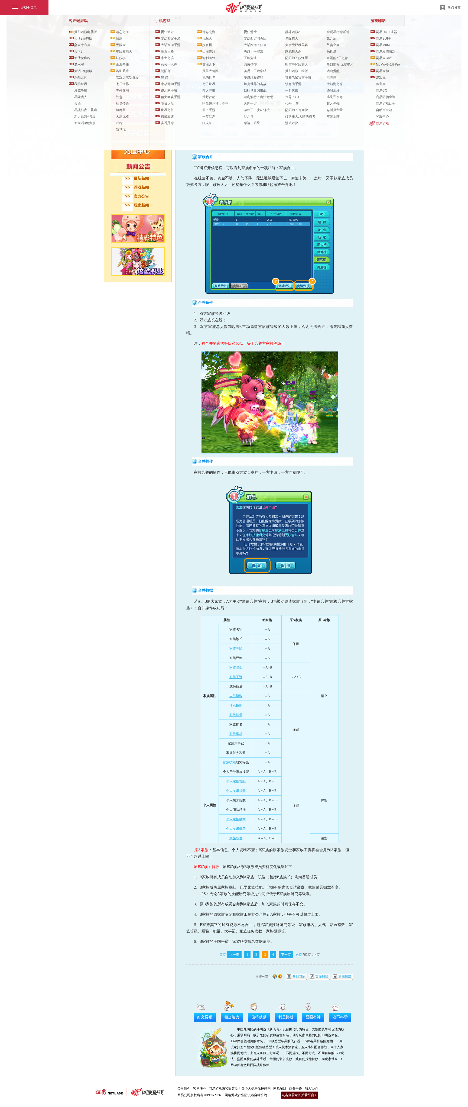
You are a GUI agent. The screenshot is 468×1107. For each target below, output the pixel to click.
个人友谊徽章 (236, 829)
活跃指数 (235, 705)
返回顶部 (344, 977)
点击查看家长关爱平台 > (299, 1095)
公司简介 (183, 1088)
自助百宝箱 (384, 109)
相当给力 (231, 1017)
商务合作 (295, 1088)
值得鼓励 (258, 1017)
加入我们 (311, 1088)
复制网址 (298, 977)
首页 (222, 955)
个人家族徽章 (236, 819)
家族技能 (229, 762)
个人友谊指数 (236, 791)
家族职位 (235, 838)
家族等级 (235, 648)
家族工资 (235, 677)
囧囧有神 (313, 1017)
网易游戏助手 (385, 103)
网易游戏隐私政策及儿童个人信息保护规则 (240, 1088)
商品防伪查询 (385, 96)
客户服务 (199, 1088)
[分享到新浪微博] (280, 976)
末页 (298, 955)
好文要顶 (204, 1017)
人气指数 (235, 696)
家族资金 (235, 667)
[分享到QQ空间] (274, 976)
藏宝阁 (381, 83)
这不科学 (340, 1017)
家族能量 (235, 715)
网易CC (381, 90)
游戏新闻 (141, 187)
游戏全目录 (29, 7)
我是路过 (286, 1017)
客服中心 (382, 116)
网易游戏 (382, 123)
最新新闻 (141, 178)
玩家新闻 (141, 205)
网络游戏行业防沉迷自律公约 (246, 1095)
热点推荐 (454, 7)
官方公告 (141, 196)
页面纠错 (321, 977)
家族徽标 (235, 734)
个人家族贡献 (236, 781)
